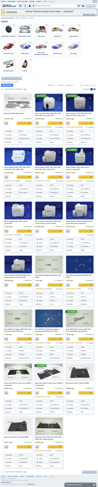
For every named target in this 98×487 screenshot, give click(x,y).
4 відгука (29, 181)
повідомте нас (31, 484)
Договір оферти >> (6, 482)
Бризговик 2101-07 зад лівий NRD (77, 383)
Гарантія (39, 1)
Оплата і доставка (22, 1)
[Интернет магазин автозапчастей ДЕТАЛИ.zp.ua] (8, 6)
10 (20, 89)
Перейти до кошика (91, 5)
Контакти (32, 1)
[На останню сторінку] (25, 89)
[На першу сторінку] (2, 89)
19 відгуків (29, 343)
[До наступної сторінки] (23, 89)
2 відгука (60, 181)
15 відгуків (29, 235)
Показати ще (88, 472)
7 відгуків (60, 289)
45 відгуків (60, 127)
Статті (45, 1)
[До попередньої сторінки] (4, 89)
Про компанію (11, 1)
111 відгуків (91, 127)
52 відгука (60, 451)
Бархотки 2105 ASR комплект (14, 113)
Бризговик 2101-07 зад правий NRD (16, 437)
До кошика (23, 123)
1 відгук (92, 289)
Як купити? (52, 1)
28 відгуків (91, 181)
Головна (3, 1)
